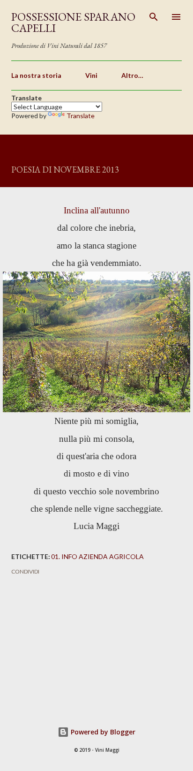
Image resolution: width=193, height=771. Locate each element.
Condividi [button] (25, 571)
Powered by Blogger (102, 731)
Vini (91, 75)
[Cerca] (153, 17)
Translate (81, 116)
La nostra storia (36, 75)
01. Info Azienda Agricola (97, 556)
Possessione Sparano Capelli (73, 22)
